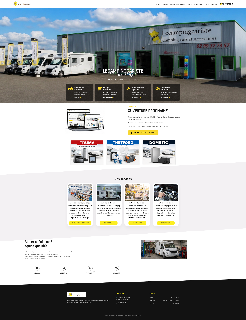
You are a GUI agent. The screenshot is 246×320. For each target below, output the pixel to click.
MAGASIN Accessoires (195, 4)
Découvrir (76, 97)
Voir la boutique (107, 97)
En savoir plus (135, 97)
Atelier (206, 4)
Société (165, 4)
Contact (214, 4)
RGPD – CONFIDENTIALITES (134, 315)
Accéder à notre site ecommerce (80, 223)
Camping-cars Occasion (178, 4)
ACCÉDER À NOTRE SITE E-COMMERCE (145, 133)
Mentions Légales (122, 315)
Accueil (157, 4)
